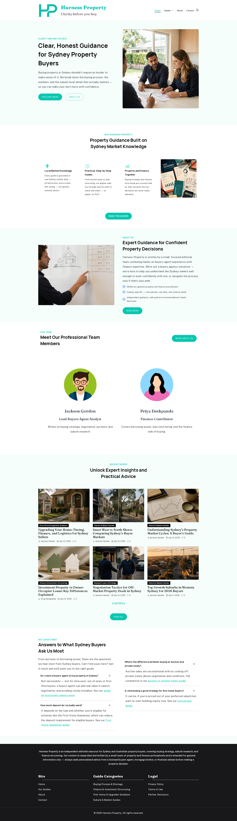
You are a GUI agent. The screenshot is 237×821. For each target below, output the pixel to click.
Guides (167, 10)
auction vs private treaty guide (167, 680)
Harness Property (83, 7)
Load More (118, 602)
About (180, 10)
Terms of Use (155, 789)
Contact (190, 10)
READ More (132, 311)
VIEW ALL (118, 617)
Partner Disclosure (158, 794)
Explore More (50, 97)
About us (74, 97)
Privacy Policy (155, 784)
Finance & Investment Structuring (53, 583)
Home (158, 10)
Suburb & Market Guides (104, 525)
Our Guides (44, 789)
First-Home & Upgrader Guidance (53, 525)
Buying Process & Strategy (105, 583)
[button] (172, 10)
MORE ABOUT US (184, 338)
